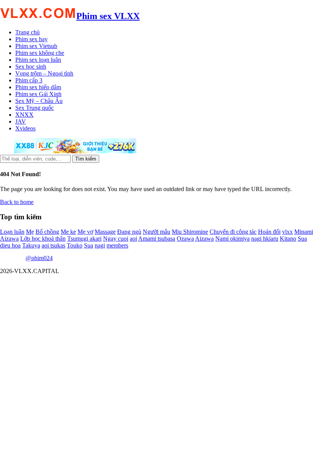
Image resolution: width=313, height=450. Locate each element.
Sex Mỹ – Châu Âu (39, 101)
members (117, 245)
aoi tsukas (53, 245)
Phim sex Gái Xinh (38, 94)
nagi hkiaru (264, 238)
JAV (20, 121)
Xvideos (25, 128)
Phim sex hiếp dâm (38, 87)
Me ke (68, 231)
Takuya (31, 245)
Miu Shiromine (190, 231)
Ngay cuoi (115, 238)
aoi (133, 238)
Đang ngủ (129, 231)
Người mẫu (156, 231)
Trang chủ (27, 32)
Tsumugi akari (84, 238)
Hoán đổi (269, 231)
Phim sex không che (39, 53)
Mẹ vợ (85, 231)
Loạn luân (12, 231)
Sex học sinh (30, 66)
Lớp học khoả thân (43, 238)
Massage (105, 231)
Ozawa (185, 238)
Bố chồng (47, 231)
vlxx (287, 231)
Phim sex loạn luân (38, 59)
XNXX (24, 114)
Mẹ (30, 231)
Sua (88, 245)
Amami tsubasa (156, 238)
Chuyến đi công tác (233, 231)
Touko (74, 245)
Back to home (17, 202)
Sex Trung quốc (34, 107)
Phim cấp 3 (28, 80)
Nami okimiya (232, 238)
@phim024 (39, 258)
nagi (100, 245)
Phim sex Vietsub (36, 46)
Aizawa (204, 238)
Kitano (288, 238)
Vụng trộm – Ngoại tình (44, 73)
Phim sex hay (31, 39)
